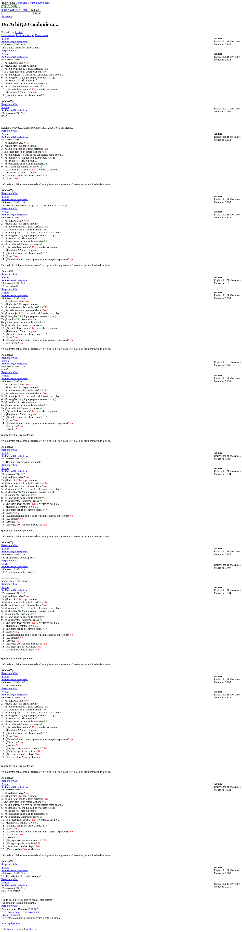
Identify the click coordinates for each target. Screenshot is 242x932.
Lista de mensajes (25, 35)
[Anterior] (29, 909)
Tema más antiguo (30, 912)
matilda (5, 38)
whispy (5, 277)
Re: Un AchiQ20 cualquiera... (14, 41)
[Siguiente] (37, 909)
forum (10, 929)
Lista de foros (8, 35)
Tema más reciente (11, 912)
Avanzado (6, 16)
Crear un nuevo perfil (39, 2)
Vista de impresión (11, 915)
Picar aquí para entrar (12, 923)
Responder (7, 50)
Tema (24, 9)
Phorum (33, 929)
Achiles (19, 32)
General (14, 9)
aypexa (5, 882)
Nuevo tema (41, 35)
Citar (15, 50)
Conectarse (21, 2)
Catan (4, 563)
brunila (5, 107)
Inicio (4, 9)
